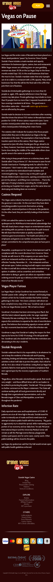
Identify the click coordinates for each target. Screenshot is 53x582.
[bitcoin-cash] (26, 541)
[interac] (26, 547)
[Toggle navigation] (48, 6)
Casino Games (26, 521)
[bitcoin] (19, 541)
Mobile (26, 498)
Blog (26, 480)
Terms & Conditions (26, 489)
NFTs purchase (26, 506)
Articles (26, 504)
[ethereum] (47, 541)
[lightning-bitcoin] (33, 541)
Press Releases (26, 519)
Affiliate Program (26, 502)
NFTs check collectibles (26, 523)
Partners (26, 487)
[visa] (5, 541)
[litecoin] (40, 541)
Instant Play (26, 482)
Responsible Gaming (26, 484)
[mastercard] (12, 541)
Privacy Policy (26, 517)
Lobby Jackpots (26, 515)
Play (38, 5)
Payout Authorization (26, 500)
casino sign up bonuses (39, 106)
